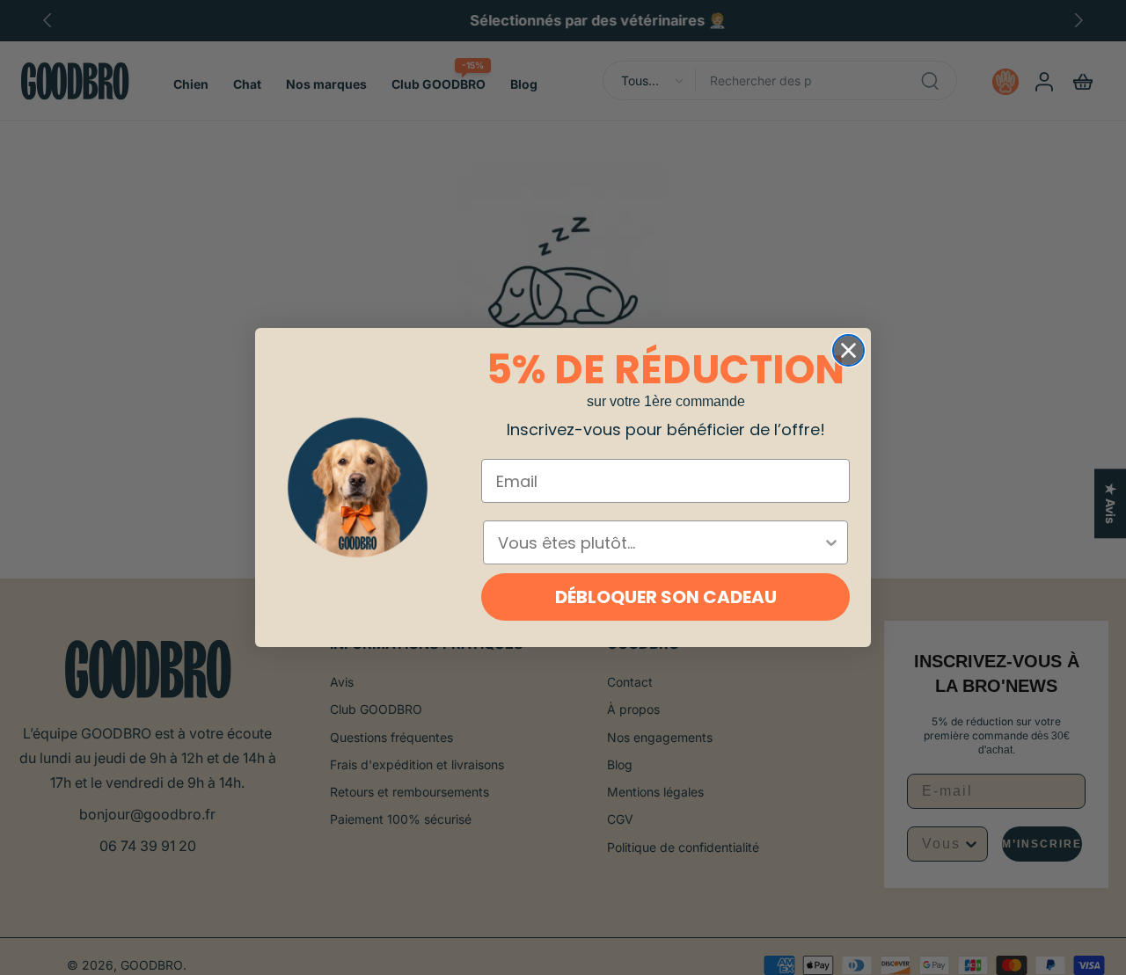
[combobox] (660, 542)
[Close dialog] (848, 350)
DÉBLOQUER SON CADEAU (666, 597)
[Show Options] (831, 542)
